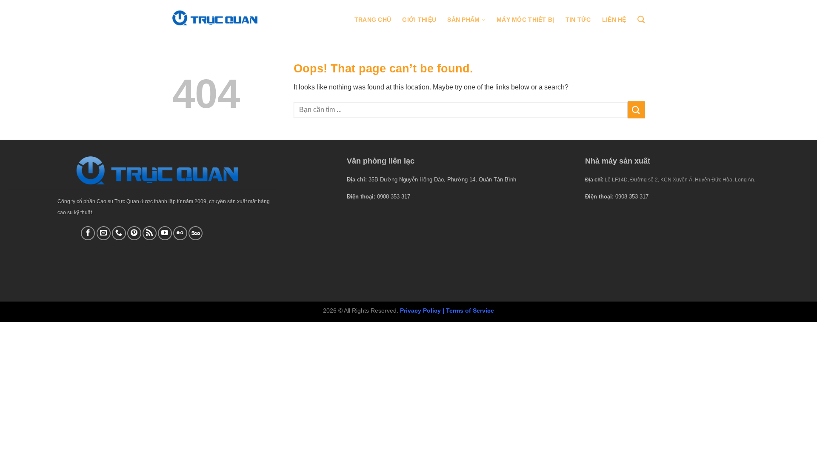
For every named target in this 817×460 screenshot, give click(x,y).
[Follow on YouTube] (165, 233)
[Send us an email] (104, 233)
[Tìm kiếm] (641, 20)
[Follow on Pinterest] (134, 233)
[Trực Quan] (214, 17)
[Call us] (119, 233)
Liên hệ (614, 19)
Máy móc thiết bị (525, 19)
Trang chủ (372, 19)
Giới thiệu (419, 19)
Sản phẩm (463, 19)
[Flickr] (180, 233)
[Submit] (636, 109)
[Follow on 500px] (196, 233)
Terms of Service (470, 310)
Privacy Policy (420, 310)
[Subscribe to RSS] (150, 233)
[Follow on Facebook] (88, 233)
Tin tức (578, 19)
